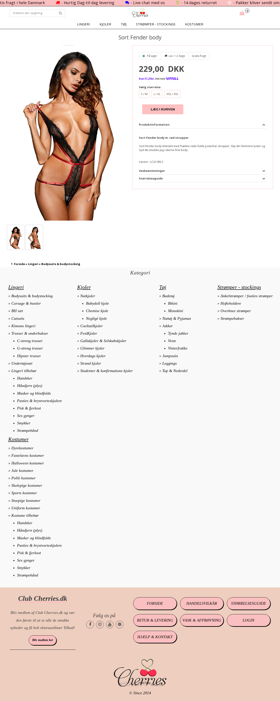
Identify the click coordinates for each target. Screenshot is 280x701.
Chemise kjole (97, 311)
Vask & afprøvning (201, 620)
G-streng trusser (30, 348)
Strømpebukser (232, 318)
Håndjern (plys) (29, 385)
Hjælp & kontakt (155, 637)
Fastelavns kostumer (27, 455)
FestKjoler (88, 333)
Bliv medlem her (42, 640)
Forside (19, 264)
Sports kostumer (24, 493)
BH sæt (17, 311)
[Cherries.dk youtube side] (110, 624)
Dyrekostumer (22, 448)
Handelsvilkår (201, 603)
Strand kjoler (90, 363)
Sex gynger (26, 415)
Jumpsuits (170, 356)
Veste (172, 341)
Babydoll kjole (97, 303)
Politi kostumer (23, 478)
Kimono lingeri (23, 326)
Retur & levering (155, 620)
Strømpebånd (27, 430)
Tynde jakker (178, 333)
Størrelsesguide (248, 603)
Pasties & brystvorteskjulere (39, 401)
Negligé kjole (96, 318)
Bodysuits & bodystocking (32, 296)
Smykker (23, 423)
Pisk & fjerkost (29, 408)
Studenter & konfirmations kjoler (106, 371)
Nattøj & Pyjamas (176, 318)
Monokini (175, 311)
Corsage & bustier (26, 303)
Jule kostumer (22, 470)
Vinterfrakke (177, 348)
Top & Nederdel (174, 371)
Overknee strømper (235, 311)
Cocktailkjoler (91, 326)
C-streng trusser (30, 341)
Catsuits (17, 318)
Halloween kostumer (27, 463)
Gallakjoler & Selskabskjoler (103, 341)
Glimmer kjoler (92, 348)
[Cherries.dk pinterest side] (119, 624)
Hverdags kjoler (93, 356)
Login (248, 620)
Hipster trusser (29, 356)
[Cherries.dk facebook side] (90, 624)
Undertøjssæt (21, 363)
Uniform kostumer (25, 508)
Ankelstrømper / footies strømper (246, 296)
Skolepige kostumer (26, 485)
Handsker (24, 378)
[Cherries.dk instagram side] (100, 624)
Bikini (172, 303)
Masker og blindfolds (34, 393)
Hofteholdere (230, 303)
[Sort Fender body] (65, 133)
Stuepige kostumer (25, 500)
